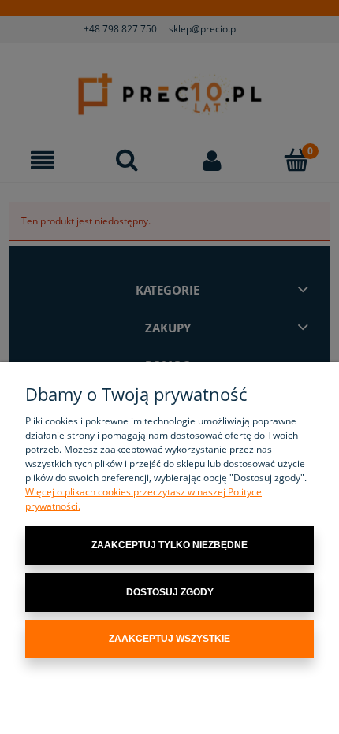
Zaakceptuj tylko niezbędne (169, 544)
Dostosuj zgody (170, 592)
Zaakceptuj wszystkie (169, 638)
